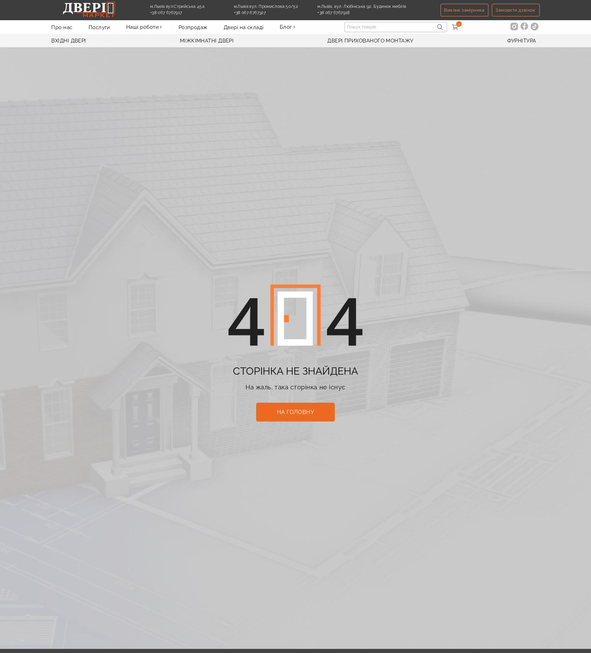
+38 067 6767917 (182, 12)
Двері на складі (244, 27)
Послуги (99, 27)
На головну (295, 412)
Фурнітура (521, 41)
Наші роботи (143, 27)
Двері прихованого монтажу (370, 41)
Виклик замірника (464, 10)
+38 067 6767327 (266, 12)
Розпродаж (193, 27)
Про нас (61, 27)
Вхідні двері (68, 41)
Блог (286, 27)
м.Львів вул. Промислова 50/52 (266, 6)
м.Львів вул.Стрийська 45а (177, 6)
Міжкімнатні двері (207, 41)
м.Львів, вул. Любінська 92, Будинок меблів (361, 6)
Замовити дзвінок (515, 10)
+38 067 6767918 (349, 12)
